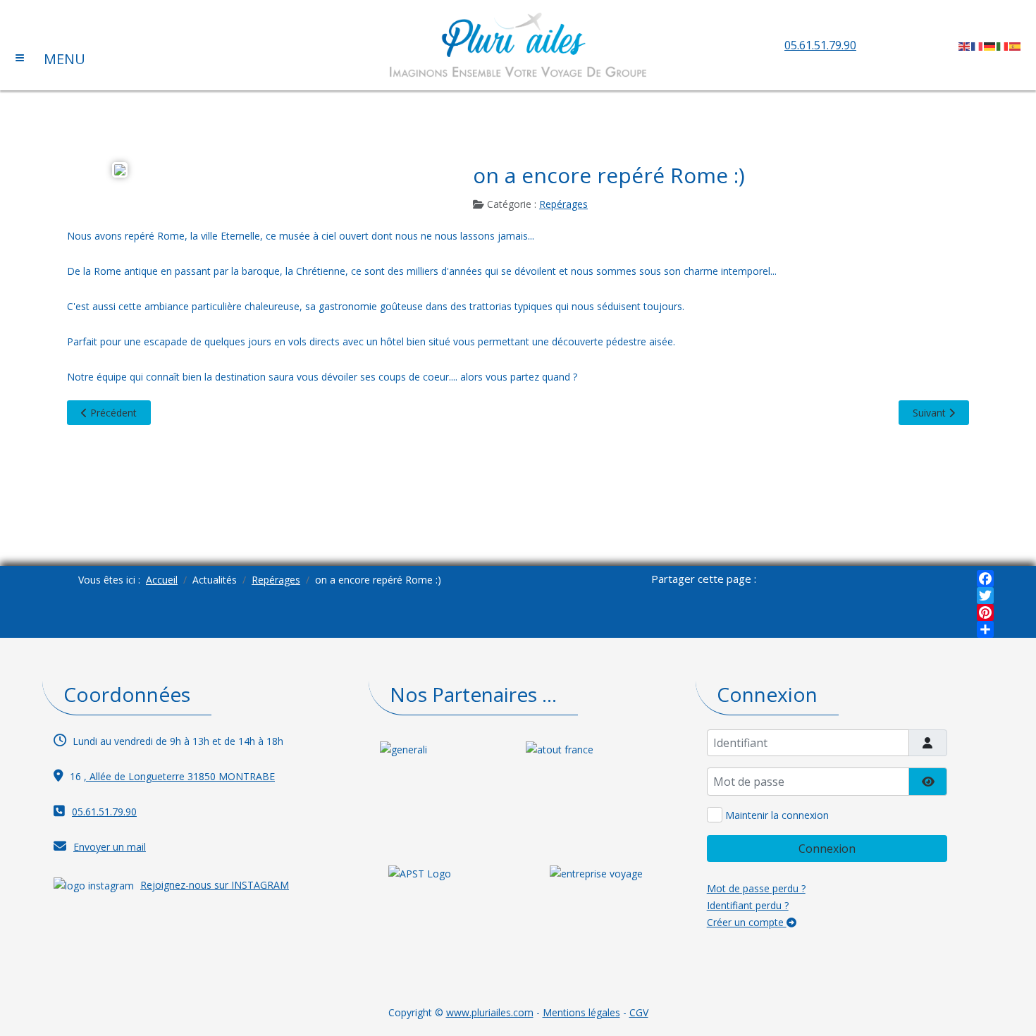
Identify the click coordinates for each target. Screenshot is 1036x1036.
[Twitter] (985, 595)
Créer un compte (747, 922)
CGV (638, 1012)
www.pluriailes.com (490, 1012)
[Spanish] (1015, 45)
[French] (977, 45)
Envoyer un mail (109, 846)
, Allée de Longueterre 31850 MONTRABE (179, 776)
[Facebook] (985, 578)
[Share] (985, 629)
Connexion (827, 848)
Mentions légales (581, 1012)
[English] (964, 45)
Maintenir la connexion (777, 815)
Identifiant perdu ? (748, 905)
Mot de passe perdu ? (756, 888)
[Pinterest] (985, 612)
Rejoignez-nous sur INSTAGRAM (214, 885)
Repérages (563, 204)
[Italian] (1003, 45)
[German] (990, 45)
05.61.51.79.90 (820, 45)
